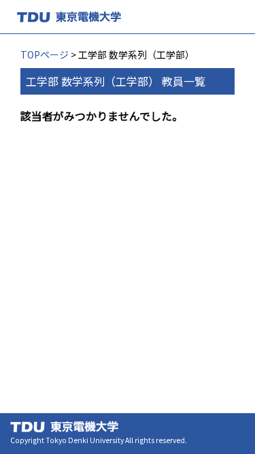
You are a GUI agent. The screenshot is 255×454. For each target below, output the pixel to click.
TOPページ (44, 54)
